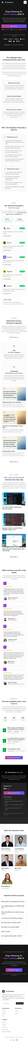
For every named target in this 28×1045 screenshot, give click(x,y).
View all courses (14, 337)
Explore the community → (14, 757)
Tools (3, 1015)
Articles (3, 1011)
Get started (14, 26)
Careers (4, 1024)
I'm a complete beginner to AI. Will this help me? (14, 906)
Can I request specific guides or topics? (14, 936)
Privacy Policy (5, 1029)
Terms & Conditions (6, 1031)
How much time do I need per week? (14, 922)
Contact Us (4, 1027)
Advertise (4, 1022)
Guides (16, 1013)
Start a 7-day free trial (14, 793)
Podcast (4, 1013)
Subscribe (19, 1003)
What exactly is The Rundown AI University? (14, 901)
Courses (17, 1011)
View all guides (14, 556)
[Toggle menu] (25, 2)
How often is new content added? (14, 927)
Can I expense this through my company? (14, 918)
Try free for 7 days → (14, 970)
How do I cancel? (14, 931)
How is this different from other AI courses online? (14, 912)
